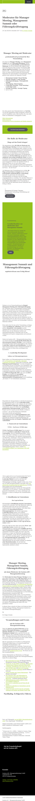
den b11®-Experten (23, 668)
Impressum (20, 797)
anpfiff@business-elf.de (16, 650)
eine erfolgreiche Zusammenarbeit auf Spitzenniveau (16, 484)
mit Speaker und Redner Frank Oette (20, 690)
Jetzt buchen (10, 196)
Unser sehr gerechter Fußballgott (14, 669)
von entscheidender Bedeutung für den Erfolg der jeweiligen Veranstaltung (17, 585)
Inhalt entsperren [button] (6, 119)
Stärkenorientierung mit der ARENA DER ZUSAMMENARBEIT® (17, 680)
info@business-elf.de (7, 781)
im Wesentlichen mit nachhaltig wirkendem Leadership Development (14, 361)
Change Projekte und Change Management (17, 672)
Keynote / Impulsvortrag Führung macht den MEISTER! (19, 664)
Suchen (29, 1)
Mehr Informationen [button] (7, 118)
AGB (3, 797)
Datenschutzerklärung (11, 797)
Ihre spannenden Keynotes (12, 660)
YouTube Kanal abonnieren (17, 129)
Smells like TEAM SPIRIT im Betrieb (15, 663)
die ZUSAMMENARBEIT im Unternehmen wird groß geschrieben (15, 448)
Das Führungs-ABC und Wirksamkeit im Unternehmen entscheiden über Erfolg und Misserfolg (17, 677)
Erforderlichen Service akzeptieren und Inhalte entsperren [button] (17, 121)
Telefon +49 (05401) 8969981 (10, 779)
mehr (10, 252)
